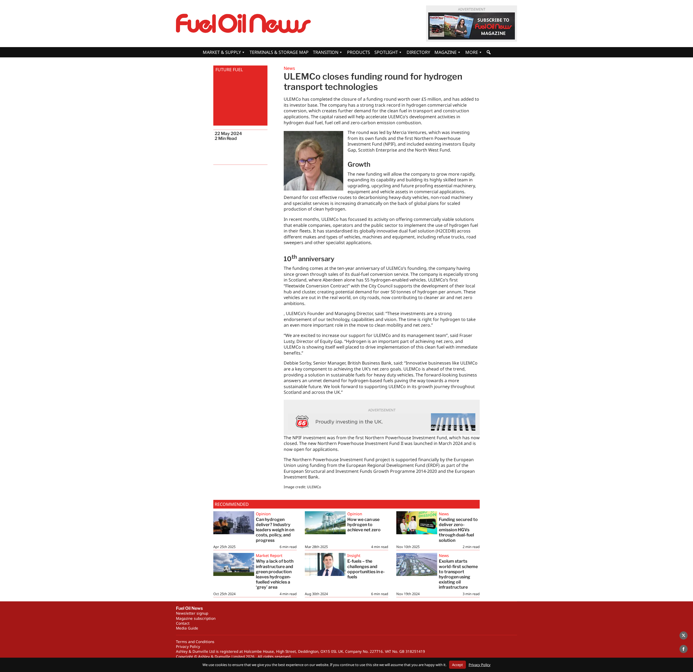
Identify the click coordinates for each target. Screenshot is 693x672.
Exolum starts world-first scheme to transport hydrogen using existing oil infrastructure (458, 574)
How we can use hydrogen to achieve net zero (364, 524)
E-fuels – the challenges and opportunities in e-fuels (366, 569)
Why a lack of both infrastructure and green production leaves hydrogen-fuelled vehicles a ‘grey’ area (274, 574)
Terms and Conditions (195, 641)
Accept (457, 664)
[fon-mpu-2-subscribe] (471, 26)
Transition (325, 52)
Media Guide (187, 628)
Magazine (445, 52)
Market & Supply (222, 52)
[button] (489, 52)
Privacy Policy (188, 646)
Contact (182, 623)
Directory (418, 52)
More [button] (471, 52)
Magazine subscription (195, 618)
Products (358, 52)
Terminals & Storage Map (279, 52)
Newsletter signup (192, 613)
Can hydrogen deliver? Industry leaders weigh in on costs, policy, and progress (275, 530)
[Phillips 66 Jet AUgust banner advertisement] (381, 422)
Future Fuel (229, 70)
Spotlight (386, 52)
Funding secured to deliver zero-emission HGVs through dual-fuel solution (458, 530)
